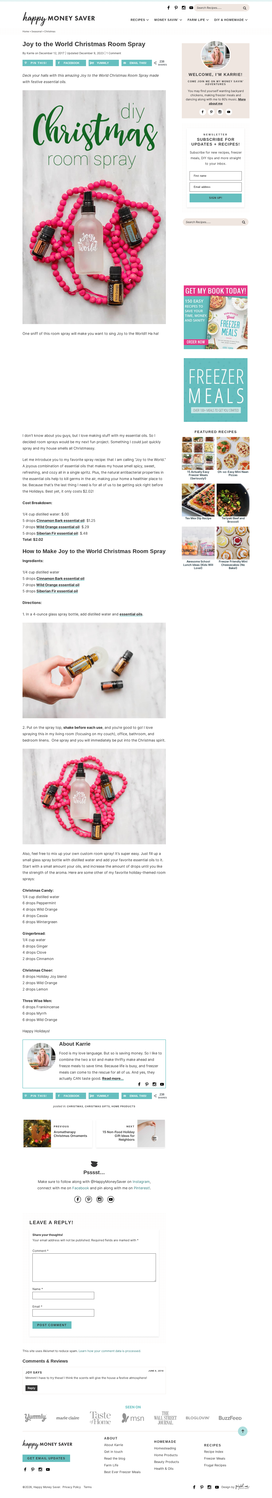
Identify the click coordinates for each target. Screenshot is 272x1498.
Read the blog (114, 1458)
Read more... (113, 1078)
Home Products (123, 1106)
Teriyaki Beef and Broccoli (233, 519)
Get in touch (113, 1452)
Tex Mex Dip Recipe (198, 518)
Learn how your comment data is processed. (110, 1351)
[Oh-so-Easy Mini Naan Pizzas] (233, 468)
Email (37, 1306)
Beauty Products (166, 1462)
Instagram (141, 1182)
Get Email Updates (46, 1458)
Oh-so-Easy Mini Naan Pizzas (233, 473)
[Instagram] (183, 7)
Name (37, 1289)
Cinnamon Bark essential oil (60, 520)
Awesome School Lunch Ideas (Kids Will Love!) (198, 565)
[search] (244, 8)
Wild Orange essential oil (57, 527)
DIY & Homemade (229, 20)
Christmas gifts (97, 1106)
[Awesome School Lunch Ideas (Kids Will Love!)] (198, 557)
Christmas (75, 1106)
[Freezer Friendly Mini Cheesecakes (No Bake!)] (233, 557)
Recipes (138, 20)
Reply (31, 1388)
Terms (88, 1487)
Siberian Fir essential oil (57, 533)
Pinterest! (142, 1188)
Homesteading (165, 1448)
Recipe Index (213, 1452)
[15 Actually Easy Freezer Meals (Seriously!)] (198, 468)
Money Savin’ (166, 20)
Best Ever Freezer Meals (122, 1472)
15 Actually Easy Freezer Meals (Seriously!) (198, 475)
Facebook (80, 1188)
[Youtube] (191, 7)
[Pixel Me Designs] (242, 1487)
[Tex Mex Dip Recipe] (198, 514)
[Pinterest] (176, 7)
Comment (40, 1251)
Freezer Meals (214, 1458)
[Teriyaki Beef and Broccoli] (233, 514)
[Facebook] (168, 7)
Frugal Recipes (215, 1465)
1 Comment (113, 53)
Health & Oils (163, 1469)
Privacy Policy (72, 1487)
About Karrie (113, 1445)
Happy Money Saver (59, 19)
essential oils (130, 614)
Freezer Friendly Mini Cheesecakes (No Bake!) (233, 565)
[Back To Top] (243, 1431)
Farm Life (196, 20)
